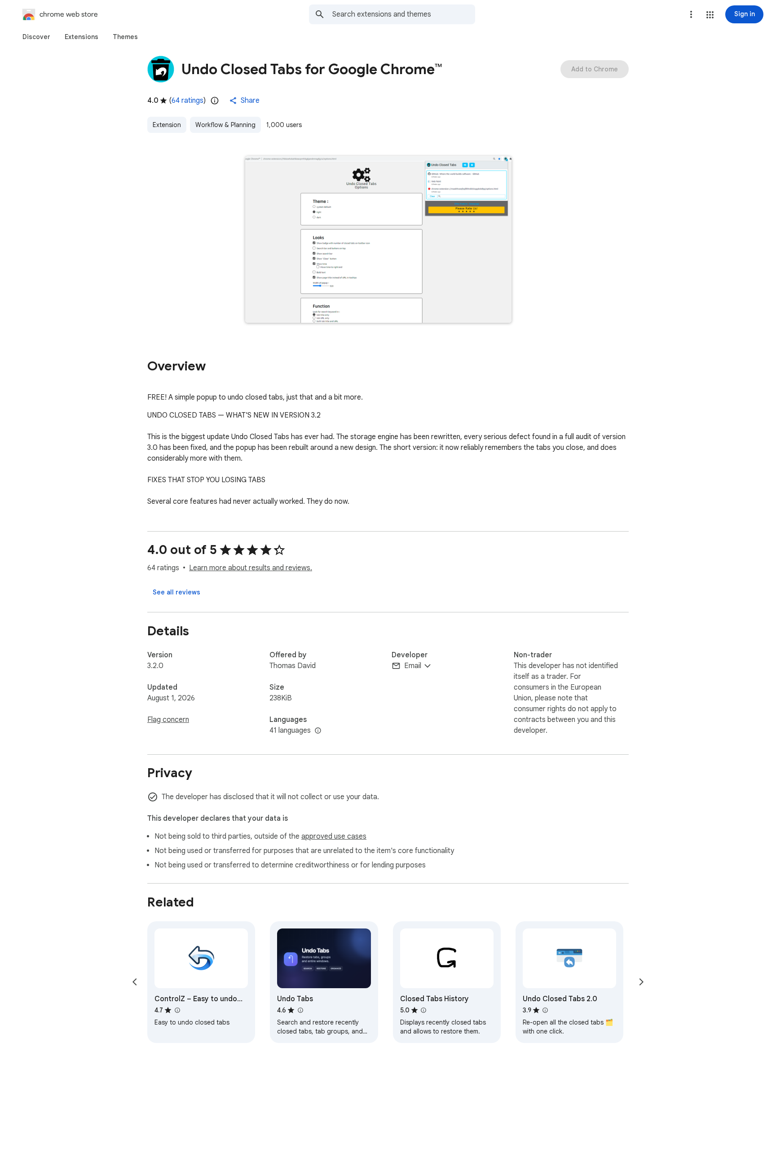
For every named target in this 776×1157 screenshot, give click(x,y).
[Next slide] (641, 982)
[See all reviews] (176, 592)
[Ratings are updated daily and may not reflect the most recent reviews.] (215, 101)
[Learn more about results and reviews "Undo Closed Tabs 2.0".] (545, 1010)
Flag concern (168, 719)
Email (412, 665)
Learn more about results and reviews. (250, 567)
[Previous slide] (135, 982)
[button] (710, 15)
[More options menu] (691, 14)
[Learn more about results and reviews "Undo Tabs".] (300, 1010)
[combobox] (403, 14)
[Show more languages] (318, 731)
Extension (167, 125)
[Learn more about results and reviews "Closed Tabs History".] (423, 1010)
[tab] (36, 37)
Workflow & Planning (225, 125)
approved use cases (333, 836)
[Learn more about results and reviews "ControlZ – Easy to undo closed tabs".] (177, 1010)
